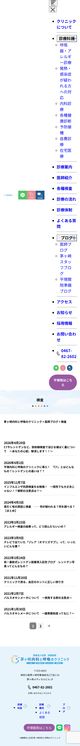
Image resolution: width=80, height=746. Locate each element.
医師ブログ (51, 422)
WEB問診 (69, 368)
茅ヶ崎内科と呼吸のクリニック (23, 422)
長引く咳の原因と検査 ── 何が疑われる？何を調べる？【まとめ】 (39, 509)
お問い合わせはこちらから (39, 693)
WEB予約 (63, 368)
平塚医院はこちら (39, 727)
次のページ (48, 626)
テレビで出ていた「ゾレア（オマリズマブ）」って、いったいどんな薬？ (40, 544)
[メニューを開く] (53, 3)
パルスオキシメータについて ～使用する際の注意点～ (38, 598)
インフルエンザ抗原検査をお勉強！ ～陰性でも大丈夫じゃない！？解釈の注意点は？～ (39, 489)
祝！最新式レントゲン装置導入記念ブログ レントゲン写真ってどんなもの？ (39, 564)
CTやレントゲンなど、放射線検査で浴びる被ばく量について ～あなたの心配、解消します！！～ (39, 449)
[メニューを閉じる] (53, 9)
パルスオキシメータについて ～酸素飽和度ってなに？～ (39, 613)
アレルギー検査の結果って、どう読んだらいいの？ (35, 526)
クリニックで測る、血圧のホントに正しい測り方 (34, 582)
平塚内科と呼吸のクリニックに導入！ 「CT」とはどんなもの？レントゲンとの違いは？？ (39, 469)
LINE (56, 368)
